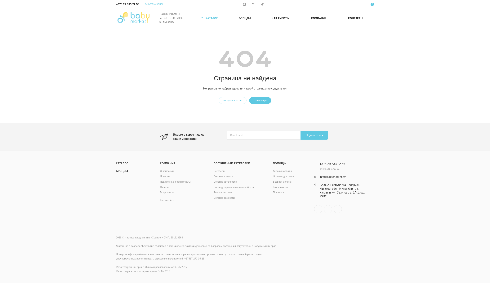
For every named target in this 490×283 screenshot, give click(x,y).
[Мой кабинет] (357, 4)
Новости (165, 176)
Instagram (318, 209)
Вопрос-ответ (168, 192)
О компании (167, 171)
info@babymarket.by (333, 176)
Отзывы (164, 187)
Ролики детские (223, 192)
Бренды (122, 171)
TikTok (338, 209)
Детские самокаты (224, 197)
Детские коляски (223, 176)
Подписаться (314, 135)
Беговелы (219, 171)
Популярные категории (232, 163)
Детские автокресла (225, 181)
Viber (328, 209)
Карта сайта (167, 200)
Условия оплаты (282, 171)
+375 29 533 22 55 (127, 4)
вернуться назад (232, 100)
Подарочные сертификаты (175, 181)
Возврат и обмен (282, 181)
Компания (167, 163)
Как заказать (280, 187)
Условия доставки (283, 176)
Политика (278, 192)
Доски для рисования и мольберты (234, 187)
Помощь (279, 163)
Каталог (122, 163)
